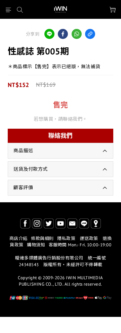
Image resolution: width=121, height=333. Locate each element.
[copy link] (90, 34)
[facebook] (63, 34)
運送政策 (89, 238)
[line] (49, 34)
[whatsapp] (77, 34)
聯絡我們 (60, 135)
